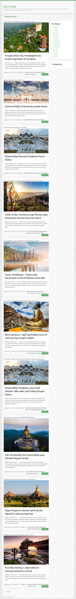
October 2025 (56, 44)
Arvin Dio (8, 119)
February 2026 (56, 37)
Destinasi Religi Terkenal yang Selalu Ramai (26, 106)
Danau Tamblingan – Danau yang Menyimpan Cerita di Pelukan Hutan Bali (25, 276)
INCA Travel (9, 6)
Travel (22, 72)
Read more (45, 74)
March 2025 (55, 56)
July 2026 (55, 28)
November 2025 (56, 42)
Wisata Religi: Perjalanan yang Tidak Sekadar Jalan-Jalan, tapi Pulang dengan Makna (24, 391)
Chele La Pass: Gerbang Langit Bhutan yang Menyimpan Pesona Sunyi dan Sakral (26, 216)
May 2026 (55, 32)
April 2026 (55, 33)
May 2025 (55, 53)
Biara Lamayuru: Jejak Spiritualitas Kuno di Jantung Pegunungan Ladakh (26, 336)
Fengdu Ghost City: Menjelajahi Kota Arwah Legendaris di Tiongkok (23, 57)
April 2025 (55, 55)
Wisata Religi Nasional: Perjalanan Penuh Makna (25, 158)
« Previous (7, 591)
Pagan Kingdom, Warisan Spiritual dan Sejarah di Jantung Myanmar (24, 512)
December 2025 (56, 40)
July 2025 (55, 49)
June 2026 (55, 30)
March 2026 (55, 35)
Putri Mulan (8, 72)
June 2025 (55, 51)
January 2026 (56, 39)
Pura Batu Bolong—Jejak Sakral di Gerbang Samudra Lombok (22, 569)
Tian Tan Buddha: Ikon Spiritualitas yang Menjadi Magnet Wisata (24, 457)
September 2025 (56, 46)
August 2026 (55, 26)
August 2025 (55, 47)
